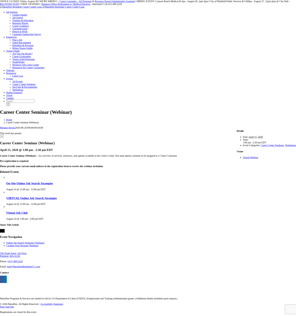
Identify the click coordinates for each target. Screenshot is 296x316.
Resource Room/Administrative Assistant (115, 1)
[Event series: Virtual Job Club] (45, 219)
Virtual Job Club (17, 212)
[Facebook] (1, 279)
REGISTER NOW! (9, 4)
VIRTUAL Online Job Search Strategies (31, 198)
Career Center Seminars (272, 145)
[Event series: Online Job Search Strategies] (47, 189)
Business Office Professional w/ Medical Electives (65, 4)
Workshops (290, 145)
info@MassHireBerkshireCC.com (23, 266)
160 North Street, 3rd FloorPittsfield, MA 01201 (13, 254)
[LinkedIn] (5, 279)
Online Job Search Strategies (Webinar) (25, 243)
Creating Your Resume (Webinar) (22, 245)
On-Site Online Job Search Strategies (29, 183)
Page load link (7, 307)
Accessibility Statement (51, 304)
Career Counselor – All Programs (75, 1)
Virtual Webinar (250, 157)
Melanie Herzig (7, 127)
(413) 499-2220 (15, 261)
